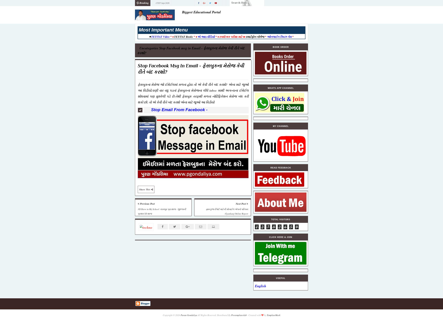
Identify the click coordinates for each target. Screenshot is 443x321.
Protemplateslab (239, 315)
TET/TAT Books (183, 37)
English (260, 285)
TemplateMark (273, 315)
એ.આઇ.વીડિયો (206, 37)
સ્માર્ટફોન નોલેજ (255, 37)
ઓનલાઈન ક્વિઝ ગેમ (279, 37)
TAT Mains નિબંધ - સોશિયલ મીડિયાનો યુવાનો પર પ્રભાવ (172, 4)
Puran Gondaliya (189, 315)
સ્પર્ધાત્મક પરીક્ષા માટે (231, 37)
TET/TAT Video (160, 37)
